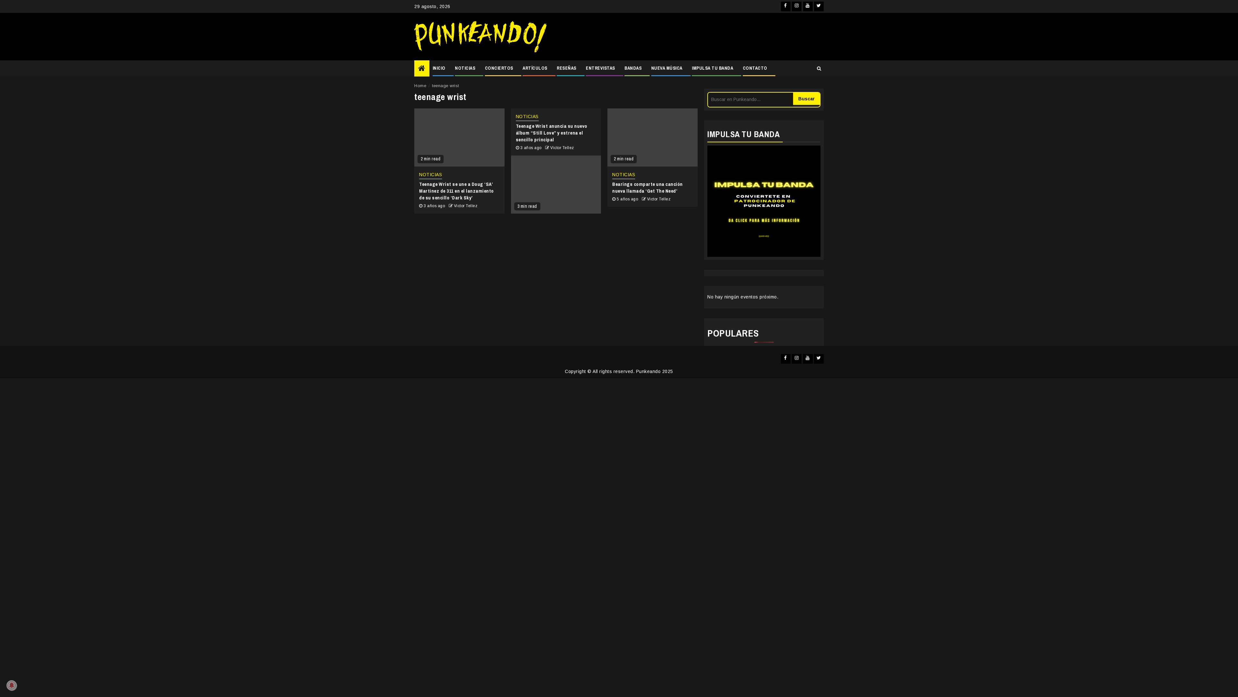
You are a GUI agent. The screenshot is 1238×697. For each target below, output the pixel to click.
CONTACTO (755, 68)
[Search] (819, 68)
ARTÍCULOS (535, 68)
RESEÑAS (566, 68)
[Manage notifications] (11, 685)
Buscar (806, 98)
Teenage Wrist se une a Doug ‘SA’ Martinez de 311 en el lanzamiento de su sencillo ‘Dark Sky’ (456, 191)
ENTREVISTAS (600, 68)
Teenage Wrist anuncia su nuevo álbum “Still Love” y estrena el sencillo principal (551, 133)
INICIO (439, 68)
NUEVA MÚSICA (667, 68)
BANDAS (633, 68)
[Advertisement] (688, 36)
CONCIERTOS (499, 68)
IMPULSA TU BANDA (712, 68)
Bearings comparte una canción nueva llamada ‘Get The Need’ (647, 187)
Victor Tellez (466, 206)
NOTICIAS (465, 68)
